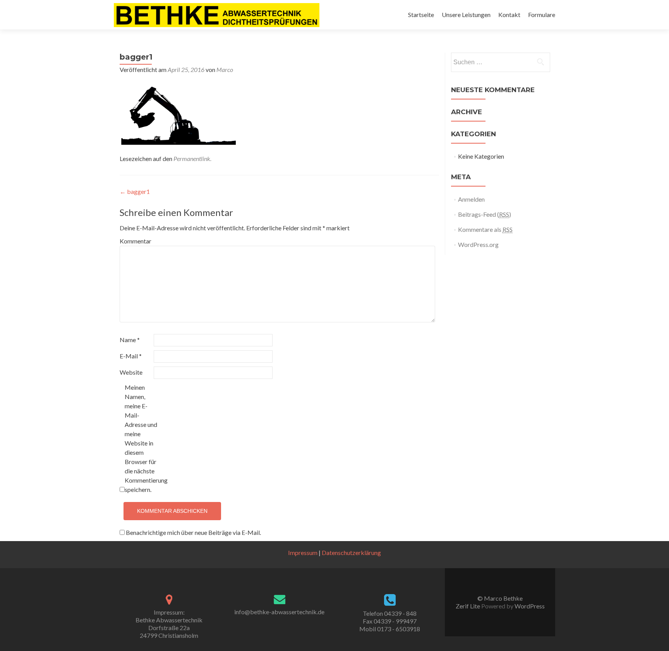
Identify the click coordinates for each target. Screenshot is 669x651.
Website (131, 372)
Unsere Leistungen (466, 14)
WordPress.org (478, 244)
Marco (224, 69)
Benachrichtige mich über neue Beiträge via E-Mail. (193, 532)
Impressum (302, 552)
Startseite (421, 14)
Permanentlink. (192, 158)
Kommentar (135, 241)
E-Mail (131, 356)
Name (130, 339)
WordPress (529, 606)
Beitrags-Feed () (484, 214)
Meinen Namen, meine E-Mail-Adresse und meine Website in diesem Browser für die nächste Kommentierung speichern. (141, 438)
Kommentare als (485, 229)
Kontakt (509, 14)
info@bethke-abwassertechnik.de (279, 611)
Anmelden (471, 199)
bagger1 (135, 191)
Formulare (541, 14)
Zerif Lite (468, 606)
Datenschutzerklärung (351, 552)
